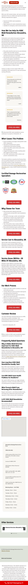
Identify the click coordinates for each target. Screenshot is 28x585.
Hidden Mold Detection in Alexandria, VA (16, 356)
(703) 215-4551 (14, 3)
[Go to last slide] (4, 528)
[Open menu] (25, 3)
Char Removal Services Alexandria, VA (13, 527)
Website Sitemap (6, 551)
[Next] (24, 528)
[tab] (11, 533)
